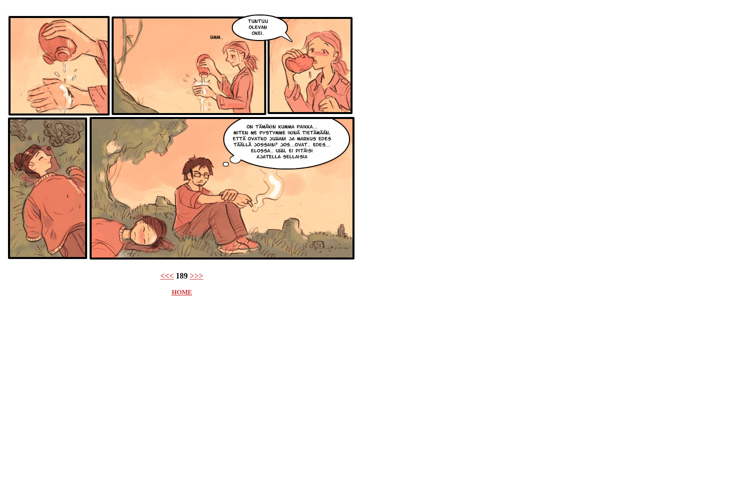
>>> (196, 276)
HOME (182, 292)
